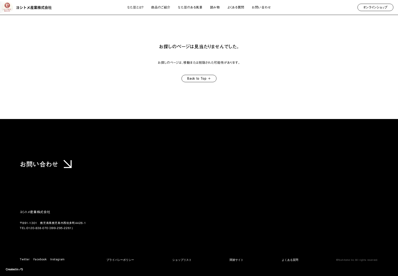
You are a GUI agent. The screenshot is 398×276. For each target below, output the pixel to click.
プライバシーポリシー (120, 259)
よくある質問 (290, 259)
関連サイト (236, 259)
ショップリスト (182, 259)
